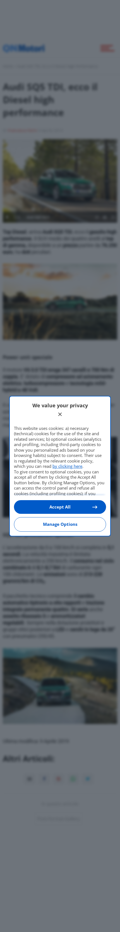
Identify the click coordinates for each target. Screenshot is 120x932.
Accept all (60, 507)
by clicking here (67, 466)
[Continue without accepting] (60, 414)
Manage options (60, 524)
